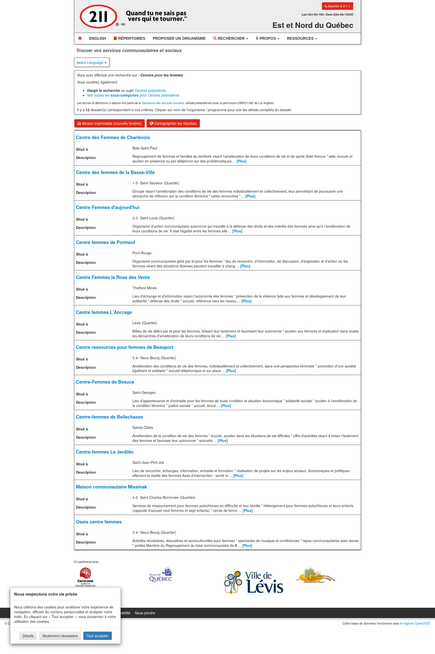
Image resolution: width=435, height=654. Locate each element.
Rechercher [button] (231, 38)
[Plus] (242, 161)
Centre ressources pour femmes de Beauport (124, 347)
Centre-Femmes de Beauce (105, 382)
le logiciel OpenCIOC (415, 623)
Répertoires (131, 38)
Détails (28, 635)
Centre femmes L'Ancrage (104, 312)
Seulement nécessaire (60, 635)
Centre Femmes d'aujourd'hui (107, 207)
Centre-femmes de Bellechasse (109, 417)
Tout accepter (97, 635)
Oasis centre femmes (99, 521)
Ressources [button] (301, 38)
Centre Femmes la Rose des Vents (113, 277)
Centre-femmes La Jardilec (105, 451)
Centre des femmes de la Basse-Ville (115, 172)
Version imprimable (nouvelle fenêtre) (111, 123)
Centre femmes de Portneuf (105, 242)
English (97, 38)
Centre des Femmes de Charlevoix (113, 137)
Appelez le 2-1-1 (338, 6)
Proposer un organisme (179, 38)
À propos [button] (266, 38)
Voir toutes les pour (133, 95)
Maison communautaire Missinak (111, 486)
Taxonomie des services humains (162, 103)
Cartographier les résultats (175, 123)
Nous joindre (145, 612)
